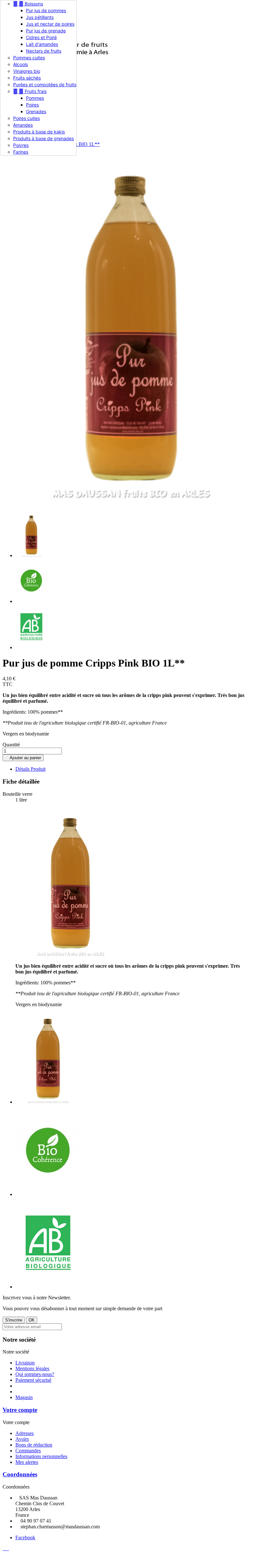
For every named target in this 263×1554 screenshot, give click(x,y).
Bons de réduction (33, 1445)
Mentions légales (32, 1368)
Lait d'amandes (42, 44)
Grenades (36, 111)
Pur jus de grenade (46, 30)
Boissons (28, 3)
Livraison (25, 1362)
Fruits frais (30, 91)
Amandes (23, 125)
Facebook (25, 1537)
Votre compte (20, 1409)
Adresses (24, 1433)
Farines (20, 152)
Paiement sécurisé (33, 1380)
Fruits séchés (27, 78)
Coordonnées (20, 1474)
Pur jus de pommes (46, 10)
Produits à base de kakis (39, 131)
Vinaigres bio (26, 71)
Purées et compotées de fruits (44, 84)
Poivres (21, 145)
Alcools (20, 64)
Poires (32, 104)
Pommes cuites (29, 57)
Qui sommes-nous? (34, 1374)
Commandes (28, 1450)
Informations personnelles (41, 1456)
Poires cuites (26, 118)
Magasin (24, 1397)
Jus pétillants (40, 17)
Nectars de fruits (43, 51)
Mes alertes (26, 1462)
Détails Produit (30, 769)
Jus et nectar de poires (50, 24)
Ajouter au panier (23, 757)
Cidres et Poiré (41, 37)
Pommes (35, 98)
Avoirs (22, 1439)
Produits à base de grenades (43, 138)
